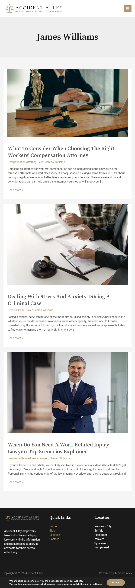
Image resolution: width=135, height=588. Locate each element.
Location (54, 534)
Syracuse (100, 543)
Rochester (100, 534)
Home (53, 526)
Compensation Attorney (22, 162)
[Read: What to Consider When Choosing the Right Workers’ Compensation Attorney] (67, 102)
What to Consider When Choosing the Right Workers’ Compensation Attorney (61, 152)
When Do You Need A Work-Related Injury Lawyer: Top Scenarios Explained (58, 448)
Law (40, 162)
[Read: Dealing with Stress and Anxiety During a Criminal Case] (67, 244)
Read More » (15, 190)
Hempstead (101, 547)
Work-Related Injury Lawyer (31, 458)
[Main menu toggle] (127, 8)
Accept (116, 582)
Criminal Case (16, 310)
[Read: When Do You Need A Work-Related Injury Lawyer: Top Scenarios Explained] (67, 392)
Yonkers (99, 539)
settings (97, 584)
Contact (54, 539)
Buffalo (98, 530)
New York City (102, 526)
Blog (52, 530)
